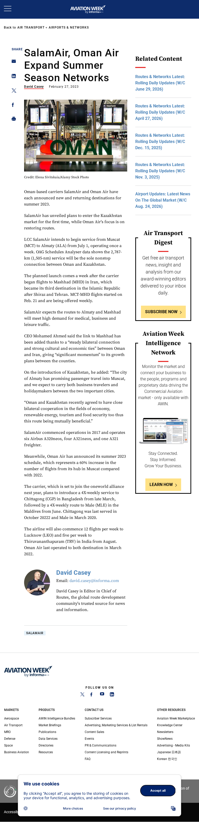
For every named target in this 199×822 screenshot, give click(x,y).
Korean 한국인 (167, 759)
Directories (46, 745)
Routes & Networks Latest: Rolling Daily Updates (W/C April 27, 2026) (160, 112)
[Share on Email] (12, 63)
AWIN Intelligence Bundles (57, 718)
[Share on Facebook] (12, 105)
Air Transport (31, 27)
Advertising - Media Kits (173, 745)
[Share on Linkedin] (12, 77)
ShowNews (165, 739)
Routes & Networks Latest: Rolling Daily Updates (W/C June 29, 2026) (160, 83)
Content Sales (94, 732)
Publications (47, 732)
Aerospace (11, 718)
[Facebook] (92, 695)
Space (8, 745)
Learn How (161, 484)
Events (89, 739)
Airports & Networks (69, 27)
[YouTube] (102, 695)
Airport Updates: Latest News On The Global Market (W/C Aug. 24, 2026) (162, 200)
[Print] (12, 120)
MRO (7, 732)
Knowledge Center (169, 725)
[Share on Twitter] (12, 91)
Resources (46, 752)
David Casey (34, 86)
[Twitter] (82, 695)
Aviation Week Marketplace (176, 718)
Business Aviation (16, 752)
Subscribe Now (161, 311)
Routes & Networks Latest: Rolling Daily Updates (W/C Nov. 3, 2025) (160, 171)
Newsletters (165, 732)
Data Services (48, 739)
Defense (9, 739)
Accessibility (14, 812)
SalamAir (35, 633)
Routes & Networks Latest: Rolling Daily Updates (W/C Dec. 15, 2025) (160, 141)
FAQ (87, 759)
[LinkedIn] (112, 695)
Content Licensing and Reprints (106, 752)
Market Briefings (50, 725)
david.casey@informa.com (94, 580)
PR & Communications (100, 745)
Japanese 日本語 (169, 752)
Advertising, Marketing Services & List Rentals (116, 725)
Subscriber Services (98, 718)
